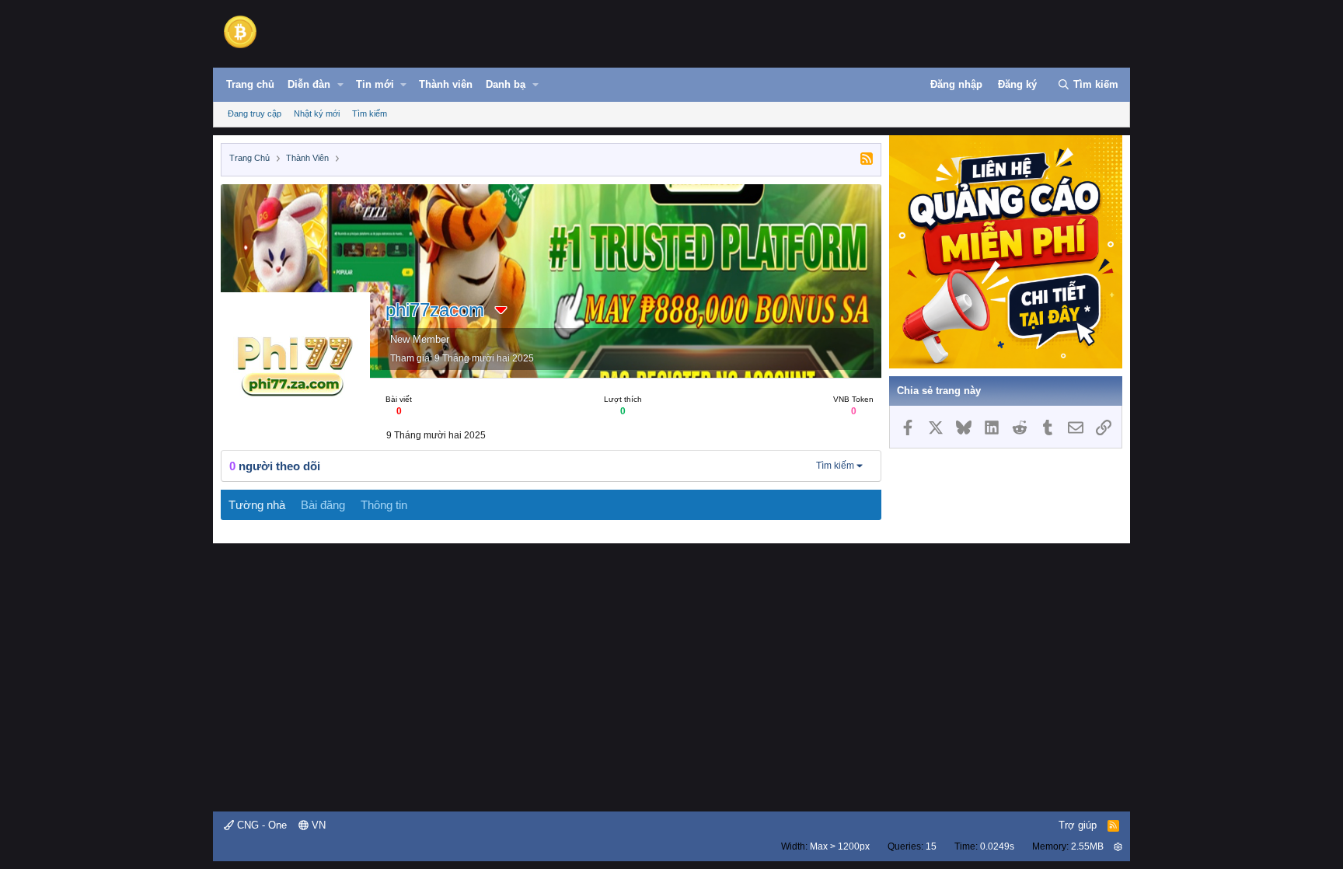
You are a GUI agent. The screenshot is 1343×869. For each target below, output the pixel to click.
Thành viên (446, 84)
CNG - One (260, 825)
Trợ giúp (1078, 825)
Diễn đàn (309, 84)
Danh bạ (505, 84)
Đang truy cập (254, 113)
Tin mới (375, 84)
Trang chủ (250, 84)
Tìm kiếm (369, 113)
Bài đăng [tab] (323, 504)
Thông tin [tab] (384, 504)
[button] (340, 85)
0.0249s (997, 846)
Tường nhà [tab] (256, 504)
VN (317, 825)
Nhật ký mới (317, 113)
